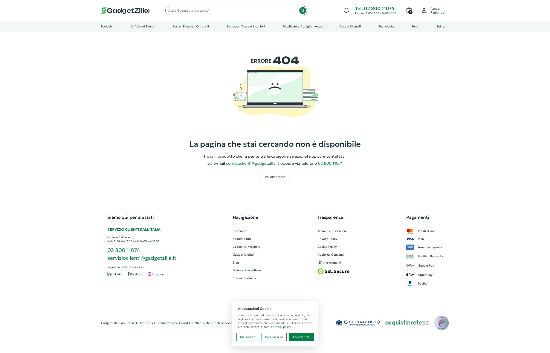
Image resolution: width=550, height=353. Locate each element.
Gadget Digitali (244, 254)
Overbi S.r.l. (147, 323)
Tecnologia (386, 26)
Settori (441, 26)
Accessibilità (332, 263)
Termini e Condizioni (332, 231)
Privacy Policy (327, 239)
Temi (415, 26)
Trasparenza (330, 217)
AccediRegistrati (438, 10)
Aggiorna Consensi (331, 254)
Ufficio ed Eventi (143, 26)
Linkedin (116, 274)
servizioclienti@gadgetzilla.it (252, 163)
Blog (236, 262)
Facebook (136, 274)
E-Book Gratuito (244, 278)
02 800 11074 (123, 250)
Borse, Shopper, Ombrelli (191, 26)
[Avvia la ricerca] (302, 10)
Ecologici (107, 26)
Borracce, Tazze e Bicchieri (246, 26)
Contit (183, 323)
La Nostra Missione (246, 247)
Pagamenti (417, 217)
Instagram (158, 274)
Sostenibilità (242, 239)
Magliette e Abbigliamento (302, 26)
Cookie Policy (327, 247)
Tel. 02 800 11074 (374, 8)
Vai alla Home (275, 177)
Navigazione (245, 217)
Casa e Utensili (350, 26)
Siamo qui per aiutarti (130, 217)
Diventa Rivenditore (247, 270)
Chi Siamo (240, 231)
